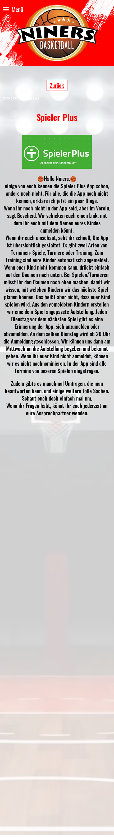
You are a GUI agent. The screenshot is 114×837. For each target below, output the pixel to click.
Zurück (57, 85)
